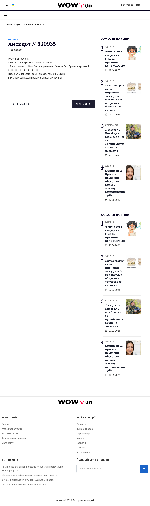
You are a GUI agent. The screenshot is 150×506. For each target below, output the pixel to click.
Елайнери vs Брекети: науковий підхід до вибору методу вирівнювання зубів (115, 183)
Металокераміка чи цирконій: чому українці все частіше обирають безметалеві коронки (115, 98)
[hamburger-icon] (5, 15)
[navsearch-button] (7, 5)
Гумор (19, 24)
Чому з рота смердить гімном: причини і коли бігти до (115, 58)
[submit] (144, 469)
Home (9, 24)
